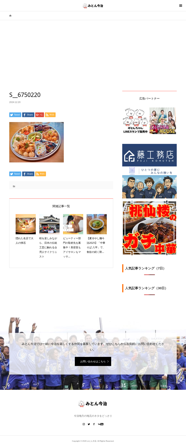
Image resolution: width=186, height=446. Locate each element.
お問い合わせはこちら (93, 361)
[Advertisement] (93, 63)
